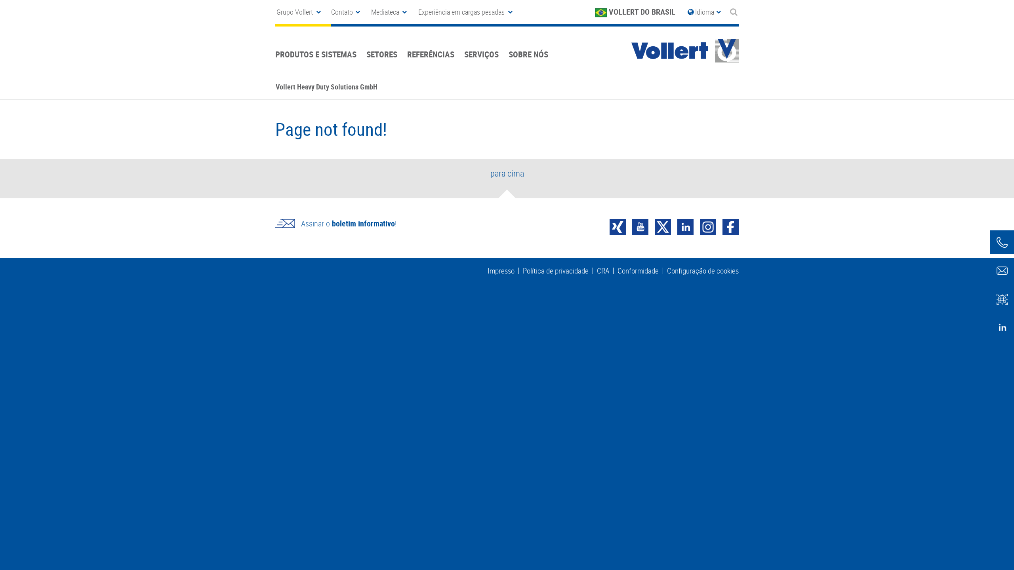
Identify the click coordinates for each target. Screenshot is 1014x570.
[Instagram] (708, 226)
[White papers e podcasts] (1002, 299)
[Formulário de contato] (1002, 271)
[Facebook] (730, 226)
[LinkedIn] (685, 226)
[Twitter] (663, 226)
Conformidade (638, 271)
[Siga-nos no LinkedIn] (1002, 328)
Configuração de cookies (703, 271)
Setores (381, 54)
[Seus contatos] (1002, 242)
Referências (430, 54)
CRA (603, 271)
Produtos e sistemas (315, 54)
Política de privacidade (556, 271)
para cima (507, 173)
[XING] (618, 226)
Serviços (481, 54)
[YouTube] (640, 226)
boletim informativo (363, 223)
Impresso (501, 271)
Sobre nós (528, 54)
